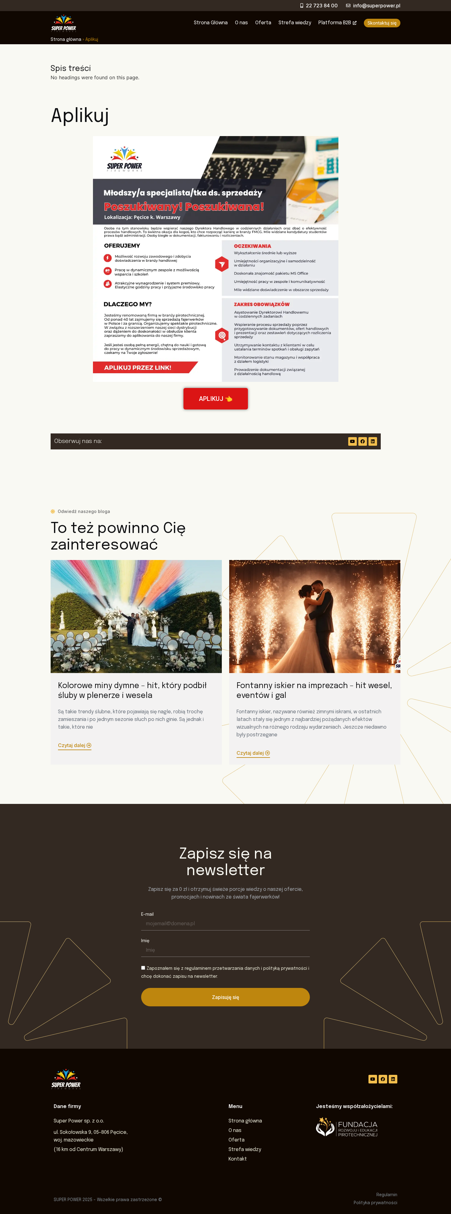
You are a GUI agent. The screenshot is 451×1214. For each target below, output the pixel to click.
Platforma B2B (334, 22)
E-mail (147, 914)
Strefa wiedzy (295, 22)
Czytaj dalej (72, 745)
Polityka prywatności (375, 1203)
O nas (241, 22)
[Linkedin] (372, 441)
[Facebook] (362, 441)
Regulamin (386, 1194)
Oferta (263, 22)
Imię (145, 941)
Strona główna (66, 39)
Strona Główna (211, 22)
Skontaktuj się (382, 23)
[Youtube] (352, 441)
